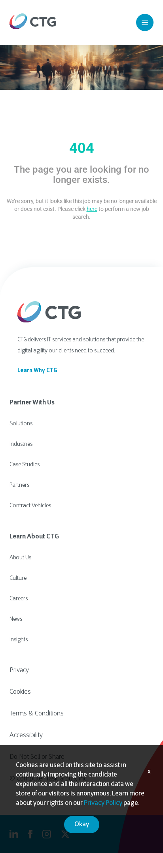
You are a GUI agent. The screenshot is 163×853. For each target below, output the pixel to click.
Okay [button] (81, 824)
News (15, 619)
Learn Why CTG (37, 371)
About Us (20, 558)
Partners (19, 485)
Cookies (20, 692)
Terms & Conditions (36, 714)
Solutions (20, 424)
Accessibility (26, 735)
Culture (18, 578)
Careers (18, 599)
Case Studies (24, 465)
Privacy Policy (103, 803)
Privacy (19, 670)
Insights (18, 640)
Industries (20, 444)
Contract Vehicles (30, 506)
